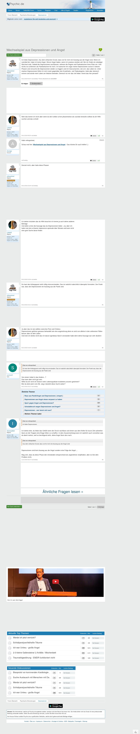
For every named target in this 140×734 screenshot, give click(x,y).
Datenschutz (47, 721)
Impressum (39, 721)
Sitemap (85, 721)
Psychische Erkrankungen (28, 701)
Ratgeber (48, 10)
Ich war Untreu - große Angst (26, 647)
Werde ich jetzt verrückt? (24, 637)
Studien (75, 10)
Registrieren (89, 10)
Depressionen (42, 701)
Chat (55, 10)
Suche (39, 10)
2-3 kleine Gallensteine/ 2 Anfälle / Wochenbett (34, 652)
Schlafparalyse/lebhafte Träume (27, 642)
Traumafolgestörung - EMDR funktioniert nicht (34, 657)
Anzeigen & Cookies (57, 721)
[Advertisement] (63, 475)
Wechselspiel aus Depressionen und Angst (35, 50)
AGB (65, 721)
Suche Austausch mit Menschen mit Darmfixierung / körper (40, 677)
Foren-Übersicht (12, 701)
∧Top (135, 731)
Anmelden (100, 10)
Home (10, 10)
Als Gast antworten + (14, 55)
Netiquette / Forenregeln (74, 721)
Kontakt (26, 721)
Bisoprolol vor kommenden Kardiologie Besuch (34, 672)
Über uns (32, 721)
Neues (18, 10)
